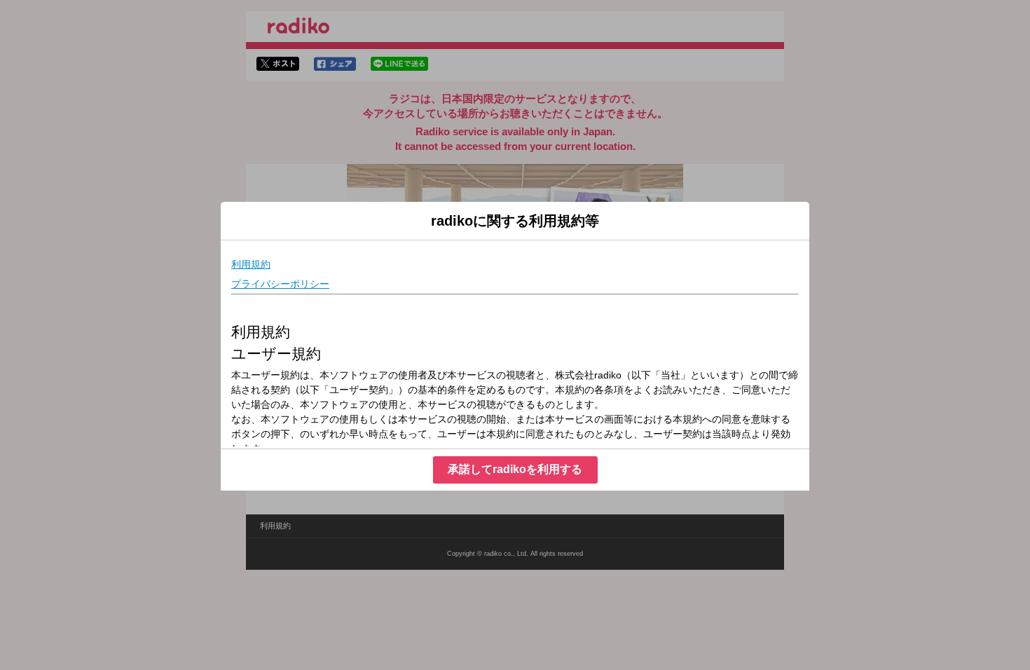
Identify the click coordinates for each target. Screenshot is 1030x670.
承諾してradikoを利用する (515, 469)
